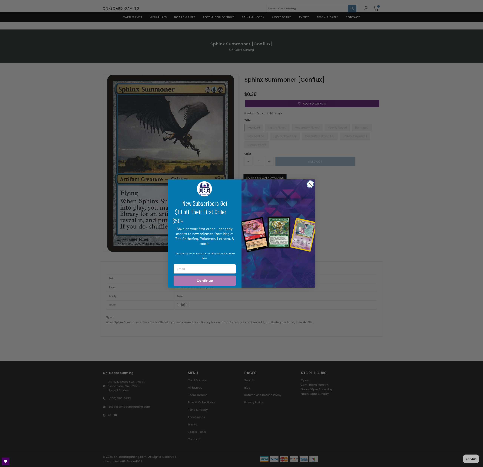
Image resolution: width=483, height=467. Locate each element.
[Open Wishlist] (5, 461)
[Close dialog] (310, 184)
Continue (205, 280)
